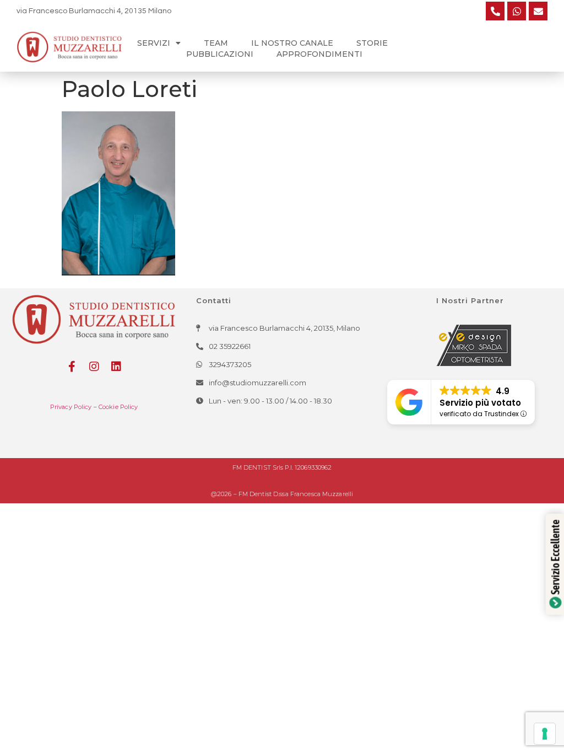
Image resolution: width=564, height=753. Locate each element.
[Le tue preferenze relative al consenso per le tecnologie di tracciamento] (544, 733)
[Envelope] (538, 11)
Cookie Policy (118, 407)
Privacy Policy (71, 407)
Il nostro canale (292, 43)
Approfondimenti (319, 54)
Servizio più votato (480, 402)
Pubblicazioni (219, 54)
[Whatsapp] (516, 11)
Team (216, 43)
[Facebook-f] (72, 366)
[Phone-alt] (495, 11)
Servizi (153, 43)
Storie (372, 43)
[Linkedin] (116, 366)
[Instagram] (94, 366)
